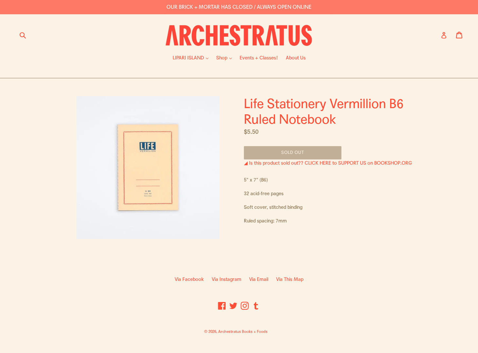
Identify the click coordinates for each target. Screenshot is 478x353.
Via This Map (289, 279)
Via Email (258, 279)
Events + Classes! (259, 58)
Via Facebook (189, 279)
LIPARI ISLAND (192, 58)
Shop (225, 58)
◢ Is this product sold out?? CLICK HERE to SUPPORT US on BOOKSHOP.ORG (328, 163)
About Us (296, 58)
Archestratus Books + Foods (243, 331)
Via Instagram (226, 279)
